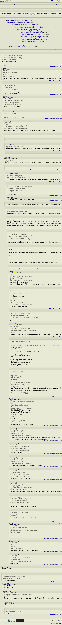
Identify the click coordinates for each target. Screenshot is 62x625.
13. (6, 172)
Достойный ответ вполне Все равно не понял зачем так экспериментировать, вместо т (17, 45)
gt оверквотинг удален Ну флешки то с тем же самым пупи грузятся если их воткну (31, 39)
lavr (25, 19)
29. (9, 398)
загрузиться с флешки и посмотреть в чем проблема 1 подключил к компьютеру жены (13, 19)
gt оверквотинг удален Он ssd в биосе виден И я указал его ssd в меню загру (17, 22)
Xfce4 (42, 34)
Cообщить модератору (59, 66)
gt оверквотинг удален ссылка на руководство (27, 42)
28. (9, 368)
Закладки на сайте (3, 623)
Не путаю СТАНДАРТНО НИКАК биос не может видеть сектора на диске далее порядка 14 (29, 31)
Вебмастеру (60, 624)
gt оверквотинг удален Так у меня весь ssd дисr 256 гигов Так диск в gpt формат (29, 32)
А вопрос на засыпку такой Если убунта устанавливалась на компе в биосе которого (23, 29)
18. (6, 216)
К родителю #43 (51, 551)
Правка (52, 66)
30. (9, 427)
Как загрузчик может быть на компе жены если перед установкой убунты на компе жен (22, 24)
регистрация (56, 0)
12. (5, 143)
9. (4, 157)
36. (1, 566)
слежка (48, 4)
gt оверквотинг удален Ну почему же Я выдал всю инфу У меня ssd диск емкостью (31, 35)
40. (4, 602)
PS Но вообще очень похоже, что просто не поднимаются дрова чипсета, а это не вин (22, 26)
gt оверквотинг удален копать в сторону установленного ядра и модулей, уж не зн (16, 20)
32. (9, 455)
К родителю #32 (51, 479)
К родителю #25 (51, 336)
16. (7, 197)
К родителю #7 (51, 150)
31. (9, 442)
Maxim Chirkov (59, 623)
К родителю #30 (51, 453)
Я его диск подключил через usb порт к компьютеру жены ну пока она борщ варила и (20, 46)
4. (2, 110)
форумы (5, 4)
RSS (57, 4)
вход (53, 0)
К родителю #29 (51, 440)
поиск (22, 4)
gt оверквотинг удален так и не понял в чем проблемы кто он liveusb (29, 41)
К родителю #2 (51, 118)
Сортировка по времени (57, 49)
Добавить (52, 624)
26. (9, 323)
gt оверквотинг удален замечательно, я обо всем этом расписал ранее (30, 37)
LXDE (5, 11)
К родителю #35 (51, 521)
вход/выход (39, 4)
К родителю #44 (51, 564)
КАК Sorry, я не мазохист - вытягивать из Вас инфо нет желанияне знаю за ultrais (31, 36)
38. (3, 583)
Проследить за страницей (4, 624)
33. (9, 468)
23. (9, 271)
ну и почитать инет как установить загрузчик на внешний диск (18, 23)
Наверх (55, 66)
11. (5, 202)
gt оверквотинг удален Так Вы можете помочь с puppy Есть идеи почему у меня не (31, 40)
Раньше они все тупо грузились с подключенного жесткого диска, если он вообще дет (17, 21)
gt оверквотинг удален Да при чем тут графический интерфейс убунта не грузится (24, 27)
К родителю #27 (51, 396)
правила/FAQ (13, 4)
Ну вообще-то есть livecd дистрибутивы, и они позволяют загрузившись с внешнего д (32, 33)
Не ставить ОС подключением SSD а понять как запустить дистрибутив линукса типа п (15, 44)
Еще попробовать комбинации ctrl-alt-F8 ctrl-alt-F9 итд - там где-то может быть (21, 28)
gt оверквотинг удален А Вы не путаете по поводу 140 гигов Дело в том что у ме (26, 30)
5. (3, 96)
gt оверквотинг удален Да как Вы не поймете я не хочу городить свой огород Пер (31, 34)
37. (2, 573)
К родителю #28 (51, 425)
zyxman (29, 21)
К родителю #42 (51, 538)
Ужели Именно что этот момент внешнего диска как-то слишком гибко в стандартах (19, 25)
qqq (43, 35)
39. (3, 591)
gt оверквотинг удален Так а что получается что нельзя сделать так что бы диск (31, 38)
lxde (43, 40)
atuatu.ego (29, 45)
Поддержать (56, 624)
